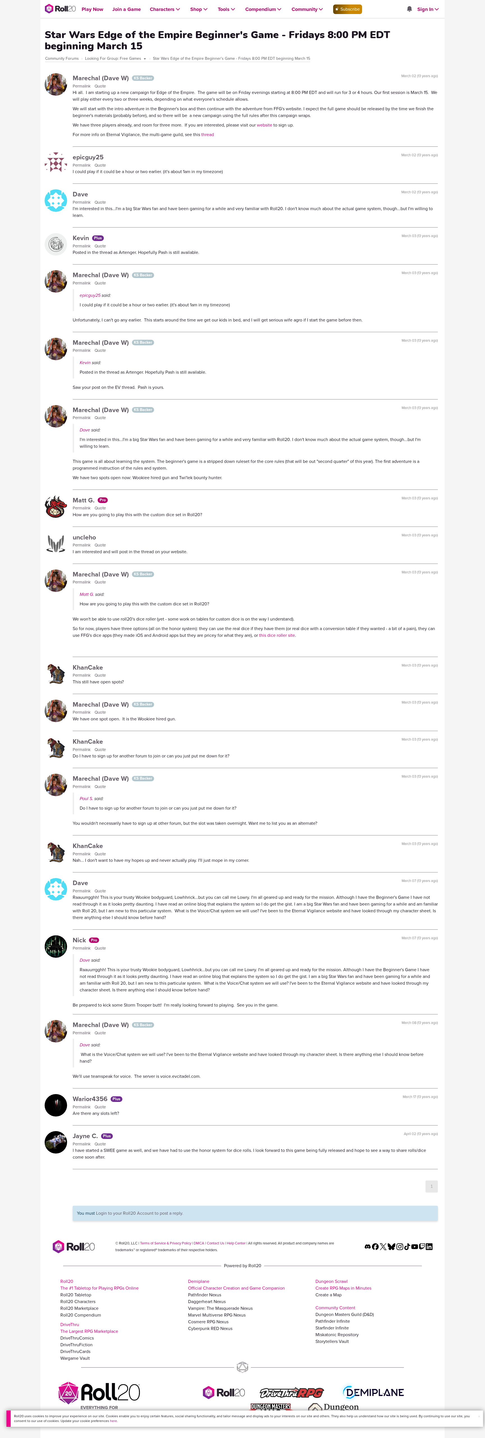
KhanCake (88, 667)
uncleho (84, 537)
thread (207, 134)
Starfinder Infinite (332, 1328)
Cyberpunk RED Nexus (210, 1328)
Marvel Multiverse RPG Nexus (217, 1315)
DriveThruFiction (76, 1344)
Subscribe (349, 9)
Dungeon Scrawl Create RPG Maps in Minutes (343, 1284)
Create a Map (328, 1295)
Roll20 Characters (77, 1301)
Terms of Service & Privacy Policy (165, 1243)
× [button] (479, 1416)
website (265, 125)
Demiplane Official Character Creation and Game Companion (236, 1284)
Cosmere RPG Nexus (208, 1321)
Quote (100, 86)
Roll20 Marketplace (79, 1308)
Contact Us (215, 1243)
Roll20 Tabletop (75, 1295)
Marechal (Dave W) (102, 78)
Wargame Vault (75, 1358)
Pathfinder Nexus (204, 1295)
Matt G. (84, 500)
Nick (80, 940)
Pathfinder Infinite (332, 1321)
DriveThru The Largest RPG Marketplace (89, 1327)
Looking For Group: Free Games (113, 58)
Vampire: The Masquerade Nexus (220, 1308)
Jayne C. (86, 1136)
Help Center (236, 1243)
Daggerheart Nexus (207, 1301)
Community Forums (62, 58)
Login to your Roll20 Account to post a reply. (139, 1213)
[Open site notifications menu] (409, 9)
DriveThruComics (77, 1338)
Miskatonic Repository (337, 1334)
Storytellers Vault (332, 1341)
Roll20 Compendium (80, 1315)
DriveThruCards (75, 1351)
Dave (80, 194)
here (113, 1420)
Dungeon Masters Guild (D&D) (344, 1314)
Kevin (82, 238)
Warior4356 (91, 1099)
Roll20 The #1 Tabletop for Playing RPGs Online (99, 1284)
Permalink (82, 86)
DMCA (199, 1243)
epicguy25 (88, 157)
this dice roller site (277, 635)
